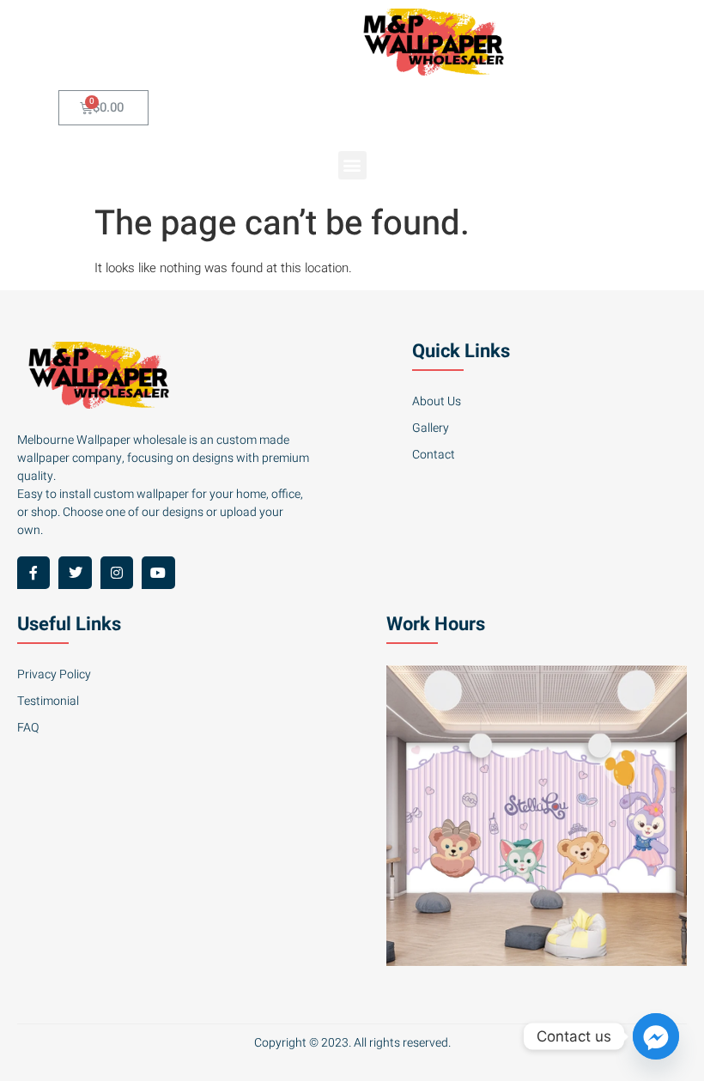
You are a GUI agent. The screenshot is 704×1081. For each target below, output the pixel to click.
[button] (352, 165)
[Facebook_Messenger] (656, 1036)
